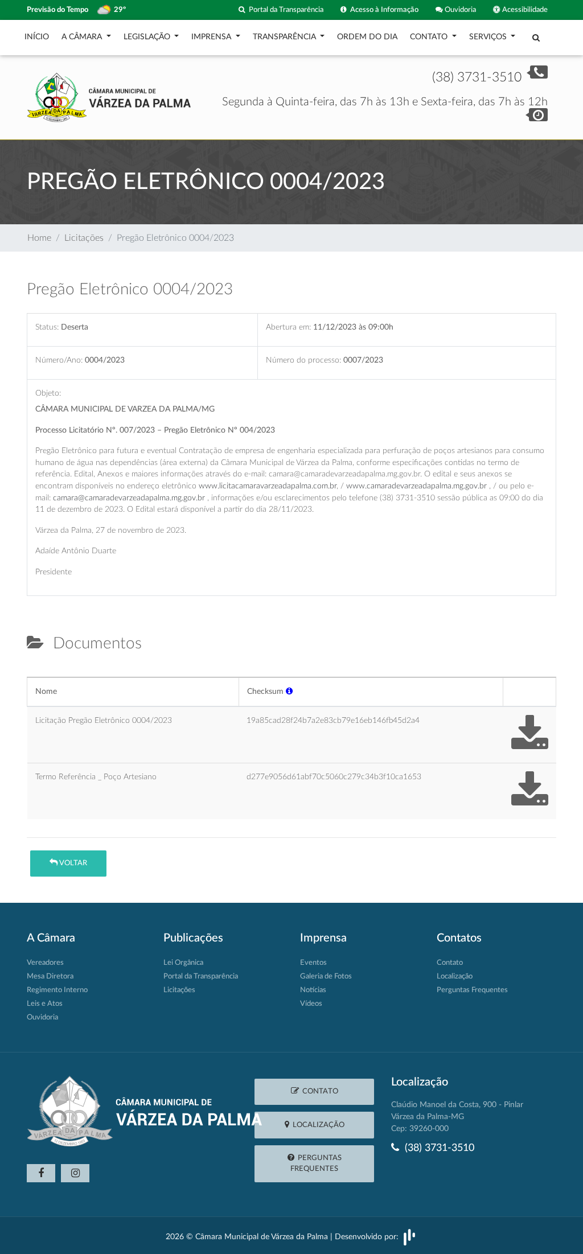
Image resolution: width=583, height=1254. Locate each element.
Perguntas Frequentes (472, 990)
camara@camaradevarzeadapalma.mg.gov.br (129, 498)
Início (36, 37)
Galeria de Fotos (326, 976)
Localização (455, 976)
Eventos (313, 963)
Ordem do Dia (367, 37)
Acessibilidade (524, 9)
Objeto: (48, 393)
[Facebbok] (41, 1173)
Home (39, 237)
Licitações (84, 237)
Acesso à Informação (382, 9)
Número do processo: (303, 360)
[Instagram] (75, 1173)
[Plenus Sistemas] (409, 1237)
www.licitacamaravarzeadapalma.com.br (267, 486)
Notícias (313, 990)
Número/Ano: (59, 360)
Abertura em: (288, 327)
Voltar (72, 863)
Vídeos (311, 1004)
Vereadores (45, 963)
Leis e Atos (45, 1004)
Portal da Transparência (284, 9)
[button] (289, 691)
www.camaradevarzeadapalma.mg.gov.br (416, 486)
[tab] (36, 672)
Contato (450, 963)
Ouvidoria (459, 9)
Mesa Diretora (50, 976)
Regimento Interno (57, 990)
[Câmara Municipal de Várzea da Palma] (109, 96)
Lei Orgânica (183, 963)
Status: (47, 327)
